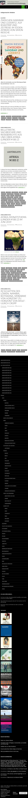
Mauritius (11, 269)
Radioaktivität (5, 568)
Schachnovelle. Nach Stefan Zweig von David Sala (11, 749)
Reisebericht (10, 197)
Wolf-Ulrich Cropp (20, 351)
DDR (6, 458)
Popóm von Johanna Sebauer (7, 740)
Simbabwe (9, 119)
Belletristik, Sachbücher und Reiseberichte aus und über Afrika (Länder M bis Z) (11, 135)
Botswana (8, 116)
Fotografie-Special (6, 531)
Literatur (8, 192)
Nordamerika (8, 503)
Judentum (4, 543)
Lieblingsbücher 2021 (6, 380)
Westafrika (22, 119)
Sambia (3, 119)
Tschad (13, 203)
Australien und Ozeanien (9, 445)
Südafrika (22, 200)
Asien (4, 420)
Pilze (3, 561)
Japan (6, 430)
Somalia (16, 200)
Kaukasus (7, 433)
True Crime (4, 581)
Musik (3, 556)
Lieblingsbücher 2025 (5, 362)
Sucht (3, 576)
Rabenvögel (4, 566)
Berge (6, 508)
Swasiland (4, 277)
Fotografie (4, 528)
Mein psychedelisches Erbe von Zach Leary (9, 751)
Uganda (23, 203)
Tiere (3, 578)
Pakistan (6, 438)
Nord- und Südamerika (8, 493)
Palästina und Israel (9, 440)
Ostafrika (4, 197)
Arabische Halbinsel (9, 423)
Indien (6, 425)
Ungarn (6, 488)
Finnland (7, 460)
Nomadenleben (5, 558)
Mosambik (17, 269)
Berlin (6, 455)
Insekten (4, 541)
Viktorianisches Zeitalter (7, 586)
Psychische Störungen (7, 563)
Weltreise (7, 518)
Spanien (6, 483)
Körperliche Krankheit (7, 548)
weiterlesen (4, 113)
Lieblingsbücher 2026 (5, 360)
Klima (3, 546)
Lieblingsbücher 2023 (17, 116)
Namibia (3, 195)
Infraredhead (11, 35)
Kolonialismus (5, 551)
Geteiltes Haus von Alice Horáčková (8, 746)
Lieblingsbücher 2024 (6, 372)
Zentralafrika (19, 205)
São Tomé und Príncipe (6, 198)
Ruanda (16, 197)
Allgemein (4, 523)
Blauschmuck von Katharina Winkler (15, 777)
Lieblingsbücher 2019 (6, 385)
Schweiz (6, 480)
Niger (8, 195)
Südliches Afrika (11, 351)
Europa (5, 450)
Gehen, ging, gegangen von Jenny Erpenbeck (17, 771)
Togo (8, 203)
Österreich (7, 473)
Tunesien (18, 203)
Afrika (3, 116)
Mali (25, 192)
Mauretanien (4, 269)
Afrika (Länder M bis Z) (6, 127)
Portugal (7, 475)
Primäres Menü (26, 7)
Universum (7, 513)
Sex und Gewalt (5, 573)
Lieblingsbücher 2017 (6, 390)
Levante (6, 435)
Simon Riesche (15, 119)
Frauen (3, 533)
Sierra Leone (4, 200)
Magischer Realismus (6, 553)
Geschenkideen (5, 538)
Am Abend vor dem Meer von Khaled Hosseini (17, 768)
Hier (24, 259)
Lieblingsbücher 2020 (6, 382)
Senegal (14, 198)
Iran (6, 428)
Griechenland (8, 465)
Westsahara (11, 205)
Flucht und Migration (7, 526)
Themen (2, 395)
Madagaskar (15, 192)
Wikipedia (17, 251)
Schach (3, 571)
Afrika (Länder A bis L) (9, 405)
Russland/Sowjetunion (10, 443)
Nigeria (12, 195)
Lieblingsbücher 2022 (6, 377)
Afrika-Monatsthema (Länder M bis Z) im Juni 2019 (13, 219)
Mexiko (6, 498)
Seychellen (20, 198)
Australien (7, 448)
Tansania (4, 203)
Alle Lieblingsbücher (5, 365)
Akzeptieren (23, 793)
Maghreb (7, 410)
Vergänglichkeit (5, 583)
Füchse (3, 536)
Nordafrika (18, 195)
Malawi (24, 116)
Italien (6, 468)
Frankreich (7, 463)
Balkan (6, 453)
